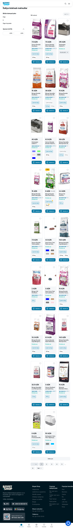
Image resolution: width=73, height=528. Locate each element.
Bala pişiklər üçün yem (54, 504)
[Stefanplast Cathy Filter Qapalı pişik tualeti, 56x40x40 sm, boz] (50, 420)
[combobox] (66, 14)
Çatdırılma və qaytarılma (38, 492)
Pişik (4, 17)
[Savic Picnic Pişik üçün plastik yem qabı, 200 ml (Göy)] (50, 276)
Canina (64, 494)
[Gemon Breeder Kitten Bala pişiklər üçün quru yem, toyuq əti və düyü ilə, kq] (50, 29)
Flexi (63, 489)
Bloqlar (34, 502)
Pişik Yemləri (53, 499)
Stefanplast (65, 504)
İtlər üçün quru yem (53, 491)
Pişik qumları (52, 501)
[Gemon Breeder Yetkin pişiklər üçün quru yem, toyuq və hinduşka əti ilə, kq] (36, 227)
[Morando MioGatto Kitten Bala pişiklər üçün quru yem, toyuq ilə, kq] (64, 372)
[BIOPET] (6, 3)
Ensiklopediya (36, 504)
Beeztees (64, 492)
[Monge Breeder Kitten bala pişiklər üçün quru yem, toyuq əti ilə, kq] (36, 178)
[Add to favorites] (40, 21)
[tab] (21, 525)
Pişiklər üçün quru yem (54, 495)
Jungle (64, 499)
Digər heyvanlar (7, 23)
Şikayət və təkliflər (37, 499)
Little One (64, 502)
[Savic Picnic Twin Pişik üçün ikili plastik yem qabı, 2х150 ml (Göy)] (50, 227)
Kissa (63, 507)
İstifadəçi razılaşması (38, 497)
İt (3, 20)
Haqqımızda (35, 489)
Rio (63, 497)
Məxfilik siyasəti (36, 494)
